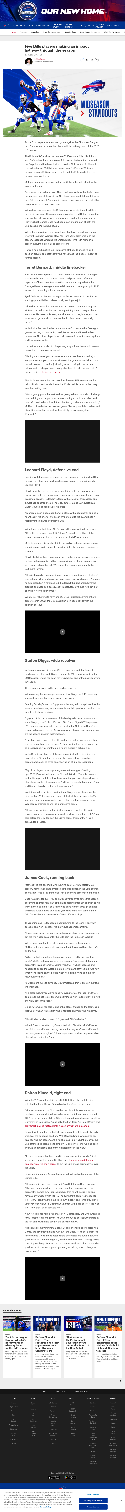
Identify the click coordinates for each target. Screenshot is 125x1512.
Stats (13, 1415)
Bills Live (53, 1407)
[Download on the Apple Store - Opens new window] (54, 1478)
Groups (113, 1423)
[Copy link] (97, 60)
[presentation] (121, 1381)
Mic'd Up (53, 1439)
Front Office (13, 1439)
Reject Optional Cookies (93, 1501)
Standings (13, 1429)
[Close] (121, 1500)
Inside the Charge (51, 371)
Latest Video (53, 1403)
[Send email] (92, 61)
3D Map (92, 1451)
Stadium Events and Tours (93, 1445)
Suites (113, 1427)
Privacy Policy (45, 1507)
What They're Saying (33, 1433)
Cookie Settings (93, 1494)
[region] (62, 1500)
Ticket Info (113, 1403)
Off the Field (53, 1429)
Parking (92, 1407)
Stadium (93, 1403)
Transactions (13, 1425)
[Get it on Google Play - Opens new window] (70, 1479)
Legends (13, 1443)
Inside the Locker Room (53, 1423)
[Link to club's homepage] (6, 25)
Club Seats (113, 1419)
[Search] (85, 25)
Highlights (53, 1411)
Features (33, 1409)
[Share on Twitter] (87, 61)
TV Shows (53, 1443)
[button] (62, 441)
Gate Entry (93, 1411)
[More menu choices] (81, 26)
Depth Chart (14, 1407)
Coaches (13, 1411)
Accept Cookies (93, 1507)
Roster (13, 1403)
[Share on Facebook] (82, 61)
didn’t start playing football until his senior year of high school (57, 1125)
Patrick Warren (40, 59)
